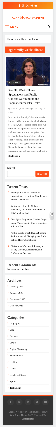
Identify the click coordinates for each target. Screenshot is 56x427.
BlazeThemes (28, 419)
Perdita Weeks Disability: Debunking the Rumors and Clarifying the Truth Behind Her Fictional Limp (28, 236)
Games (13, 368)
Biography (14, 83)
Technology (15, 388)
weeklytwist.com (28, 17)
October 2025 (16, 305)
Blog (12, 330)
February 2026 (17, 286)
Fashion (13, 362)
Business (14, 336)
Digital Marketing (18, 349)
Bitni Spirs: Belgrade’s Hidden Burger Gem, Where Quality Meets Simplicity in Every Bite (29, 223)
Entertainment (16, 355)
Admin (14, 108)
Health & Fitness (18, 375)
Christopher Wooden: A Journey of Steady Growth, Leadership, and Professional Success (27, 249)
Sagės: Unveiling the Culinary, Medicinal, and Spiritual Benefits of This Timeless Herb (28, 209)
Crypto (13, 342)
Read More (13, 156)
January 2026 (16, 293)
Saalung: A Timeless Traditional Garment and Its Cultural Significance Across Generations (29, 196)
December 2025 (17, 299)
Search (11, 167)
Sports (13, 381)
